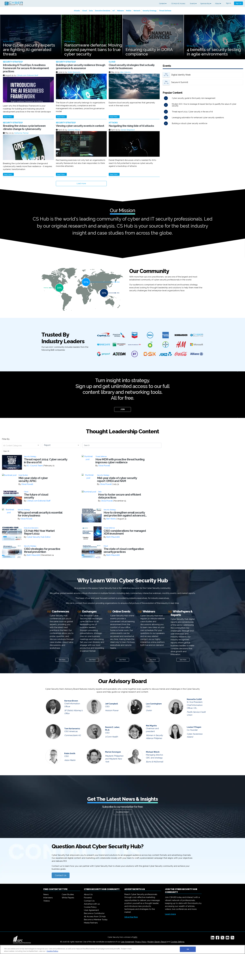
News (46, 894)
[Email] (228, 938)
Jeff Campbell (111, 704)
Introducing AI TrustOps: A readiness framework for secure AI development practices (26, 68)
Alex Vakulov (125, 72)
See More (62, 660)
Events (192, 3)
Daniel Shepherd (127, 130)
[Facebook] (218, 938)
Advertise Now (131, 917)
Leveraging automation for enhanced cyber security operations (198, 117)
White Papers (68, 898)
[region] (122, 949)
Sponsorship (205, 3)
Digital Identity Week (181, 75)
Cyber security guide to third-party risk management (193, 98)
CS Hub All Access (178, 3)
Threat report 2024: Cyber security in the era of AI (192, 112)
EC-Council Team (35, 465)
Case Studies (68, 894)
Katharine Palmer (21, 133)
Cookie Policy (90, 907)
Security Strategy (150, 11)
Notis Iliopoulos (74, 72)
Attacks (77, 11)
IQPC (135, 937)
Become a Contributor (94, 913)
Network (137, 11)
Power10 (88, 898)
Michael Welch (153, 752)
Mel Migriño (151, 726)
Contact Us (60, 875)
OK (188, 949)
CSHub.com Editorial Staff (27, 75)
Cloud (84, 11)
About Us (88, 894)
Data (91, 11)
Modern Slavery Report (157, 942)
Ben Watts (111, 519)
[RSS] (233, 938)
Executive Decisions (102, 11)
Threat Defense (165, 11)
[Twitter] (223, 938)
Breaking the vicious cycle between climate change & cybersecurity (24, 127)
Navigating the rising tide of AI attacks (131, 125)
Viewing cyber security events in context (80, 125)
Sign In (228, 3)
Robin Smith (69, 753)
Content (162, 3)
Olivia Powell (104, 465)
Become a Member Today (95, 919)
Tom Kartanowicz (72, 729)
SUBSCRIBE (122, 812)
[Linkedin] (213, 938)
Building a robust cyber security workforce (189, 123)
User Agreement (91, 910)
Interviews (48, 898)
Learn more (170, 914)
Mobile (128, 11)
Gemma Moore (74, 130)
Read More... (8, 117)
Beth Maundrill (113, 537)
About (217, 3)
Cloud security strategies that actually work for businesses (131, 66)
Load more (81, 183)
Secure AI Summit (179, 82)
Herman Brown (71, 701)
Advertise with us (92, 904)
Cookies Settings (177, 942)
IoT (114, 11)
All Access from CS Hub (95, 916)
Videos (46, 901)
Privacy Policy (140, 942)
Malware (120, 11)
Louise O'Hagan (194, 727)
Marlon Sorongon (113, 752)
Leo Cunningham (154, 704)
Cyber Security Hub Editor (39, 537)
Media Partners (91, 923)
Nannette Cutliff (194, 699)
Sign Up (238, 3)
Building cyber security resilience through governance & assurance (80, 66)
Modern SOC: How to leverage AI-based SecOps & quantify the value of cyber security (204, 105)
